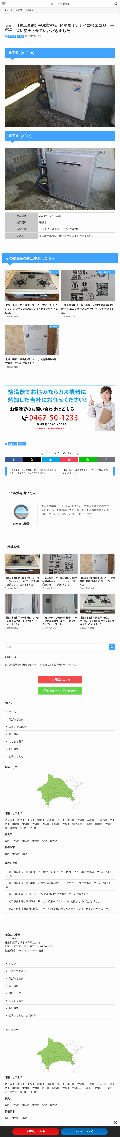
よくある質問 (16, 741)
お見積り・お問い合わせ (61, 690)
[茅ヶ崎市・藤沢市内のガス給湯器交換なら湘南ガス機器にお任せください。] (60, 4)
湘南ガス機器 (21, 523)
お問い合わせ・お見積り (22, 1015)
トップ (12, 963)
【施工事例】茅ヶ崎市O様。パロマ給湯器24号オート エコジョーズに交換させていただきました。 (58, 885)
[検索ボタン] (116, 4)
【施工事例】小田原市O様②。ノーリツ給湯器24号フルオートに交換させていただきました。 (58, 908)
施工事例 (11, 36)
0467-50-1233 (20, 946)
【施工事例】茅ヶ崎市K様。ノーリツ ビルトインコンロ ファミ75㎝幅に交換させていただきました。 (59, 874)
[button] (14, 459)
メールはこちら (82, 1131)
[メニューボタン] (4, 4)
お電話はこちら (61, 679)
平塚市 (20, 36)
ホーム (12, 712)
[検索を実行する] (112, 647)
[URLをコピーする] (106, 459)
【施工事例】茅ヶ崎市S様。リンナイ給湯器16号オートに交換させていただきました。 (54, 901)
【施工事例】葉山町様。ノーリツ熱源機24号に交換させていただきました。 (48, 894)
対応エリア (15, 993)
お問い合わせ (16, 756)
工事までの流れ (17, 726)
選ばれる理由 (16, 719)
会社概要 (14, 749)
